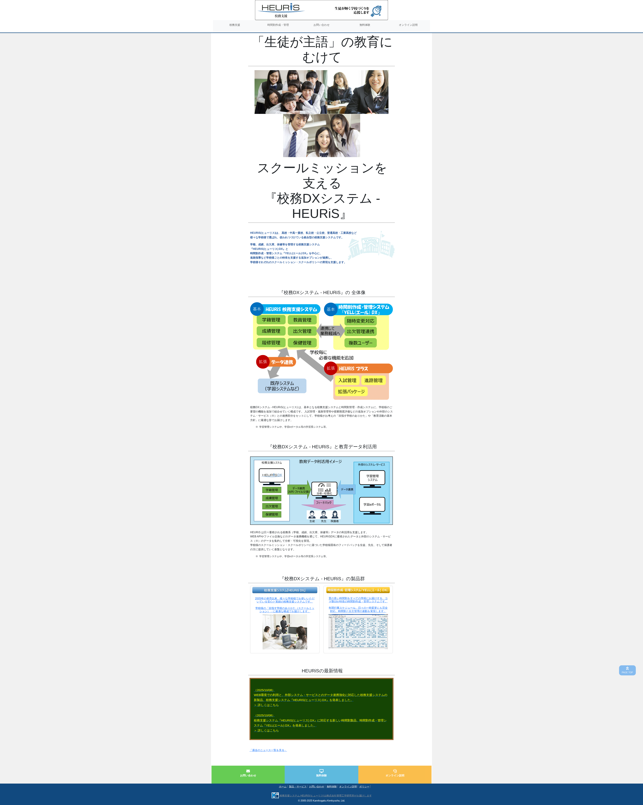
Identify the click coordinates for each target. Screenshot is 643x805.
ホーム (283, 786)
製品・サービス (298, 786)
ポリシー (364, 786)
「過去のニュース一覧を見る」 (268, 750)
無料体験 (332, 786)
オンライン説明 (348, 786)
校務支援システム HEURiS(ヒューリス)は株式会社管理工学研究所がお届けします (325, 795)
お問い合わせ (316, 786)
